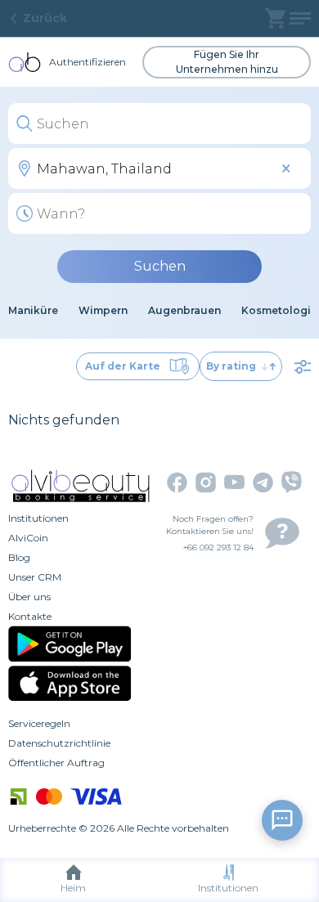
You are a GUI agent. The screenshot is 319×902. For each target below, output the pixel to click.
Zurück (45, 18)
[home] (24, 62)
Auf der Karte (122, 366)
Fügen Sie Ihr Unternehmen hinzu (227, 61)
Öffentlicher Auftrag (56, 762)
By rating (231, 366)
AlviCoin (28, 538)
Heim (73, 888)
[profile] (300, 18)
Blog (19, 557)
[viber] (291, 482)
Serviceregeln (39, 723)
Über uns (29, 596)
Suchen (160, 266)
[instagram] (205, 482)
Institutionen (228, 888)
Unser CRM (34, 577)
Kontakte (30, 616)
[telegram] (263, 482)
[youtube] (234, 482)
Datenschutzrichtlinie (59, 743)
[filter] (302, 366)
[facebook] (177, 482)
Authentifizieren (87, 62)
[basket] (275, 18)
